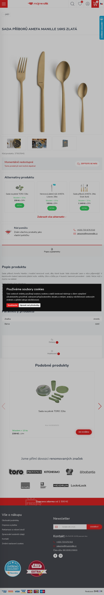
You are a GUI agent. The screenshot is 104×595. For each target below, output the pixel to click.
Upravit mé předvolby (29, 305)
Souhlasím (12, 305)
